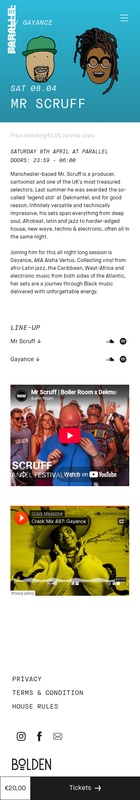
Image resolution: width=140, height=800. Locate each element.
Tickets (80, 788)
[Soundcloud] (110, 341)
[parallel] (12, 51)
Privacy (27, 679)
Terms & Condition (47, 693)
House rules (35, 706)
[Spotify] (123, 341)
